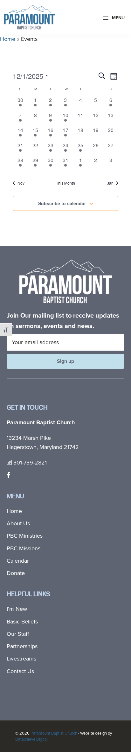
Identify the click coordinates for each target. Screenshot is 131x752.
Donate (16, 573)
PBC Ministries (25, 536)
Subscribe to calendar (62, 203)
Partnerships (22, 646)
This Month (65, 183)
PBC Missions (23, 548)
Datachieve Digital (31, 739)
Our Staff (18, 634)
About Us (18, 523)
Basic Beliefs (22, 621)
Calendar (18, 561)
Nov (20, 183)
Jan (110, 183)
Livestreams (21, 658)
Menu (118, 18)
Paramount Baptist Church (54, 733)
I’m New (17, 609)
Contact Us (20, 671)
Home (7, 39)
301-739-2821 (29, 462)
